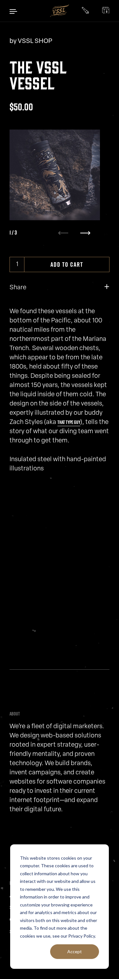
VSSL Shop (35, 41)
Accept (74, 951)
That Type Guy (68, 422)
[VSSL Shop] (59, 10)
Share (18, 288)
